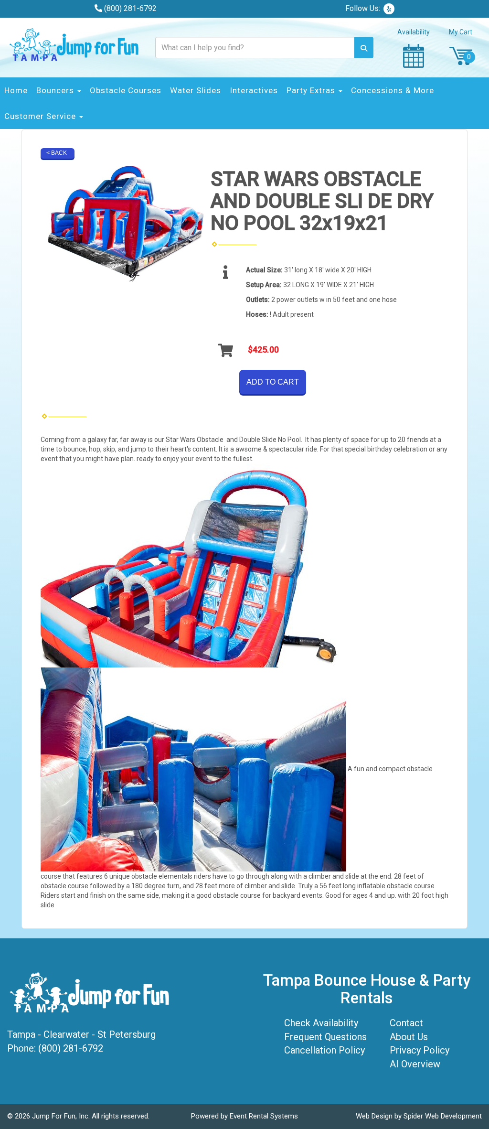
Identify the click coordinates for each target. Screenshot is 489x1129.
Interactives (254, 90)
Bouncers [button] (56, 90)
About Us (409, 1037)
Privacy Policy (419, 1050)
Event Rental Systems (264, 1116)
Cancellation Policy (324, 1050)
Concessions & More (392, 90)
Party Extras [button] (312, 90)
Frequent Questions (325, 1037)
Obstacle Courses (125, 90)
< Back (56, 153)
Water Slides (195, 90)
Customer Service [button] (41, 116)
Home (16, 90)
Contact (406, 1023)
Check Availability (321, 1023)
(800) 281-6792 (130, 8)
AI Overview (415, 1064)
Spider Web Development (443, 1116)
